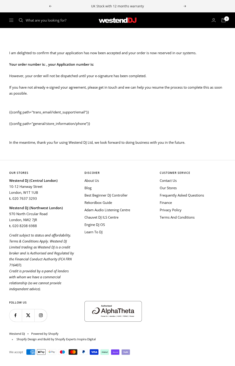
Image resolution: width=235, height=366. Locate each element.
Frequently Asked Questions (182, 195)
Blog (88, 188)
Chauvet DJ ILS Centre (101, 217)
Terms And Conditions (177, 217)
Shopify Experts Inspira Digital (75, 339)
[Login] (214, 20)
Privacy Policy (171, 210)
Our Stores (168, 188)
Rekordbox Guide (98, 202)
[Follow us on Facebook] (15, 315)
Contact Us (168, 180)
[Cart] (223, 20)
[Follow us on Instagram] (40, 315)
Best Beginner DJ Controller (106, 195)
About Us (91, 180)
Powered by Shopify (45, 334)
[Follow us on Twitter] (28, 315)
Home (13, 36)
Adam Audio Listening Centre (107, 210)
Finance (166, 202)
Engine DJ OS (94, 224)
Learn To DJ (93, 232)
